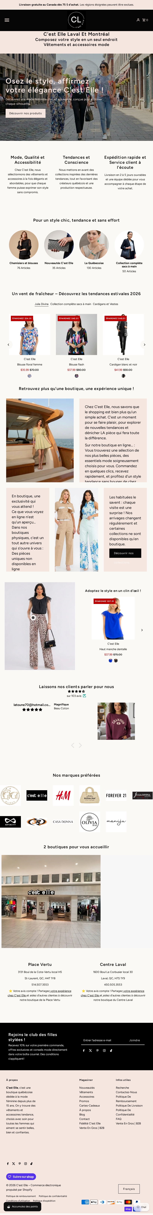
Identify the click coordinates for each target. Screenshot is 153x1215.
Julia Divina (42, 304)
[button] (73, 745)
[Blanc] (118, 660)
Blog (82, 1114)
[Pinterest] (97, 1051)
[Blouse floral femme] (29, 334)
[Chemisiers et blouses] (23, 245)
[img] (76, 691)
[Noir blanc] (123, 376)
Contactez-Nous (126, 1092)
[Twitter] (90, 1051)
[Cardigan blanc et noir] (123, 334)
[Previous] (8, 344)
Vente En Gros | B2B (91, 1128)
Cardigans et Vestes (105, 304)
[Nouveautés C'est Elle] (59, 245)
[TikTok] (111, 1051)
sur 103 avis (74, 696)
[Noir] (76, 376)
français (129, 1189)
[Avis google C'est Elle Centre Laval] (102, 995)
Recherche (122, 1087)
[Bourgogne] (113, 660)
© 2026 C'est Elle (17, 1185)
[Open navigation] (34, 20)
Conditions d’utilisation (18, 1200)
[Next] (144, 344)
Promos (84, 1101)
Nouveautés (87, 1087)
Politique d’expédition (44, 1200)
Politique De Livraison (129, 1105)
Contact (84, 1119)
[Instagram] (104, 1051)
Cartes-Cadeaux (89, 1105)
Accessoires (86, 1096)
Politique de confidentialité (53, 1196)
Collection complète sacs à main (70, 304)
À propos (85, 1110)
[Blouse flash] (76, 334)
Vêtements (86, 1092)
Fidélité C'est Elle (90, 1123)
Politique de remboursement (21, 1196)
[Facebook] (84, 1051)
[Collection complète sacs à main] (129, 245)
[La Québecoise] (94, 245)
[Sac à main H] (113, 618)
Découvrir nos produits (25, 113)
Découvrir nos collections (124, 554)
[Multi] (30, 376)
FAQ (118, 1119)
